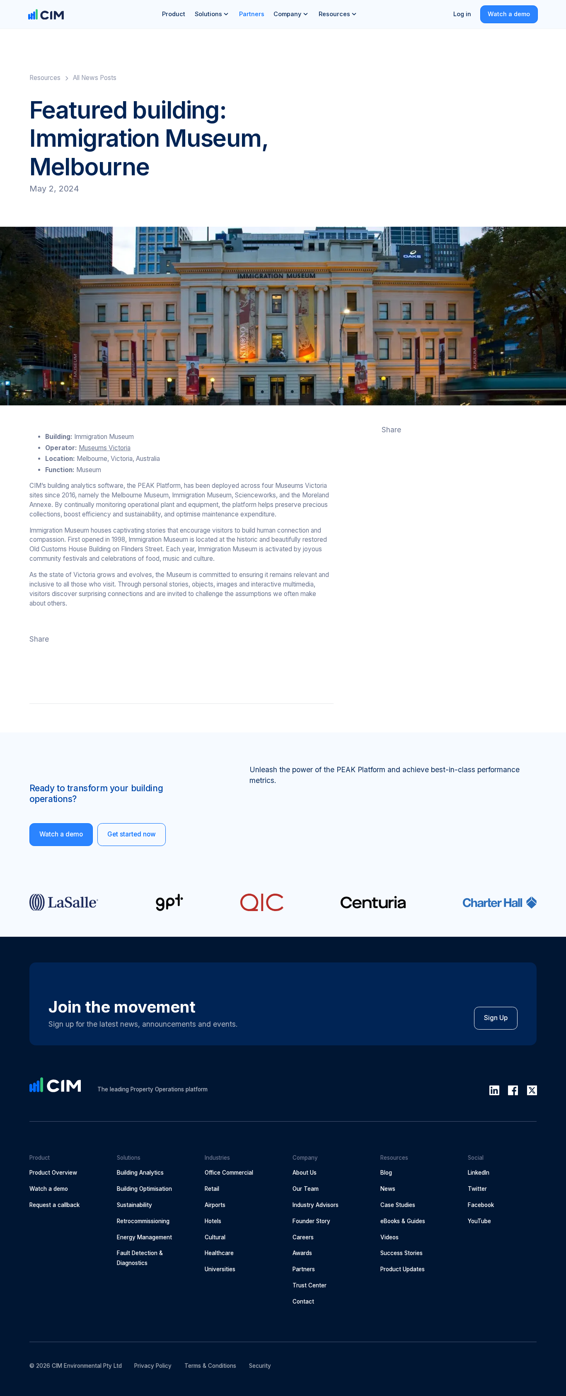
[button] (212, 14)
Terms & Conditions (210, 1365)
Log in (462, 14)
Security (260, 1365)
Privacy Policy (153, 1365)
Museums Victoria (105, 448)
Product (173, 14)
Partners (251, 14)
